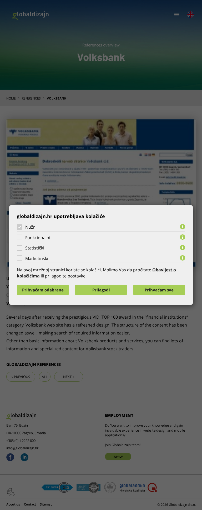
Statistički (34, 248)
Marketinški (36, 258)
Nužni (31, 227)
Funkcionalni (37, 237)
